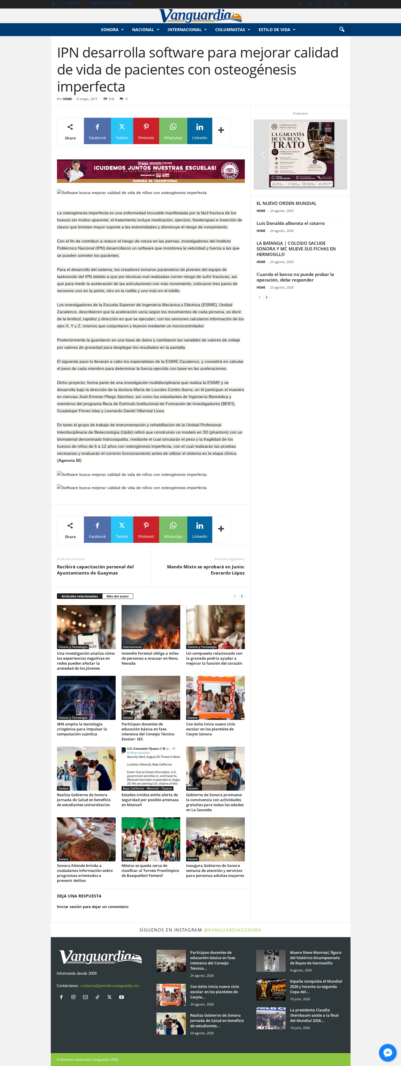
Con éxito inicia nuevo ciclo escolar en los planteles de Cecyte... (214, 992)
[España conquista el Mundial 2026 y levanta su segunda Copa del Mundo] (271, 990)
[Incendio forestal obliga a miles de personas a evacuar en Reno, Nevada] (151, 627)
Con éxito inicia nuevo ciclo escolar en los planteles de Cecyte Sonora (210, 729)
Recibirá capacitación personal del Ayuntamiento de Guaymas (95, 570)
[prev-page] (235, 596)
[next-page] (242, 596)
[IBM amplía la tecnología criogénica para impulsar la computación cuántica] (86, 698)
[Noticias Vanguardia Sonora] (200, 16)
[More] (221, 131)
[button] (341, 29)
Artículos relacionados (80, 596)
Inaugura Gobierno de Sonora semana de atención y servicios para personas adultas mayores (215, 870)
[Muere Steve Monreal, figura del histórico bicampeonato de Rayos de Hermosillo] (271, 961)
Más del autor (118, 596)
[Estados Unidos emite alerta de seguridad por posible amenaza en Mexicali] (151, 769)
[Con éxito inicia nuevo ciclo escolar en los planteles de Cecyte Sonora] (215, 698)
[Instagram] (309, 4)
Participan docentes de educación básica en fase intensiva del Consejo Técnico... (212, 960)
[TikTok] (327, 4)
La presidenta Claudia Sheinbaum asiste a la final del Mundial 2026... (314, 1015)
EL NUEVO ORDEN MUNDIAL (286, 203)
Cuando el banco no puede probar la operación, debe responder (295, 277)
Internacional (185, 29)
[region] (151, 171)
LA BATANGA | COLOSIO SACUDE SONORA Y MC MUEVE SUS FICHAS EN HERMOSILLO (296, 248)
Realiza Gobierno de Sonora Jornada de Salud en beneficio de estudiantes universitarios (84, 799)
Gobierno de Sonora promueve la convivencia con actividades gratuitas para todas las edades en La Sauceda (215, 802)
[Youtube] (346, 4)
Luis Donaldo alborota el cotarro (291, 223)
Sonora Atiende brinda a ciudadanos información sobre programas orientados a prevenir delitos (85, 873)
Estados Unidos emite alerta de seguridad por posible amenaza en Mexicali (150, 799)
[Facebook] (300, 4)
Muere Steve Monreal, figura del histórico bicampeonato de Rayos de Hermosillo (315, 958)
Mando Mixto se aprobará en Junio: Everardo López (206, 570)
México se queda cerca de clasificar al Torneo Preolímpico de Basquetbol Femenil (150, 870)
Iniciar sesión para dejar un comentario (93, 907)
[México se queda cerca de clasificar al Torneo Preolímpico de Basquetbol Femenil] (151, 839)
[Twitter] (337, 4)
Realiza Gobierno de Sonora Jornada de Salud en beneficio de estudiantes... (217, 1020)
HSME (67, 99)
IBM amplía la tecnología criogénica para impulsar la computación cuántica (82, 729)
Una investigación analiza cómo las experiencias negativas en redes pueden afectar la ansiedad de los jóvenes (86, 661)
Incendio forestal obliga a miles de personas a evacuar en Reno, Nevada (150, 658)
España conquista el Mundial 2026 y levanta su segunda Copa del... (316, 986)
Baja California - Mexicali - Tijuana (147, 788)
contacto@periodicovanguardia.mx (109, 986)
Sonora (110, 29)
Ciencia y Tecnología (72, 647)
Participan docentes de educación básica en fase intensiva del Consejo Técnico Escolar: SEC (148, 731)
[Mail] (318, 4)
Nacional (143, 29)
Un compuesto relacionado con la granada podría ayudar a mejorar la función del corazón (214, 658)
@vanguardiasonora (233, 930)
